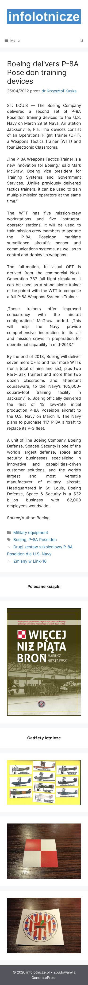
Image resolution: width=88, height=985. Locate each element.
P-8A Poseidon (43, 539)
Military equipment (30, 532)
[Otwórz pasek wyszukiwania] (81, 41)
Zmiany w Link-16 (30, 561)
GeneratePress (44, 977)
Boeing (19, 539)
